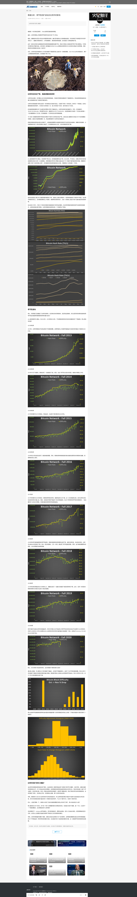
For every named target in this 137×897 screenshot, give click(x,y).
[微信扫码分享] (36, 895)
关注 (97, 35)
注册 (104, 6)
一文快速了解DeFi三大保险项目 (98, 46)
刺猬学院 (59, 6)
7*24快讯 (47, 6)
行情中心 (53, 6)
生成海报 (31, 895)
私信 (104, 35)
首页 (42, 6)
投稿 (108, 6)
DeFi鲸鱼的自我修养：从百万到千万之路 (100, 53)
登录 (101, 6)
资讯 (42, 18)
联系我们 (41, 886)
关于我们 (35, 886)
